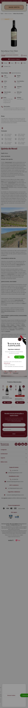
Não (9, 357)
